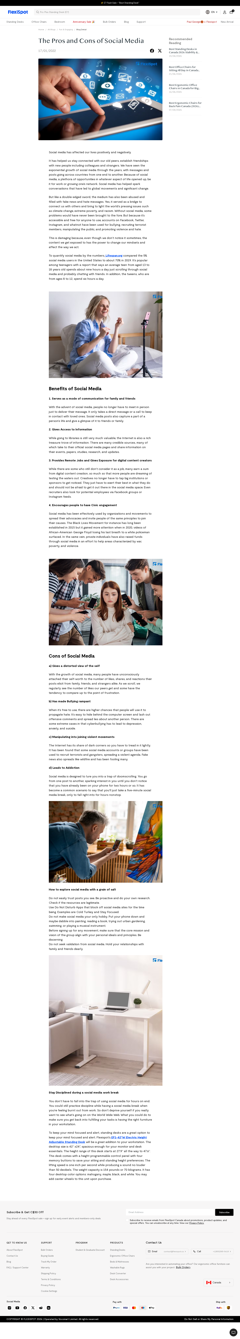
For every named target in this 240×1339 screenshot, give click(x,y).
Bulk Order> (183, 1267)
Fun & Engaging (66, 29)
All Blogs (52, 29)
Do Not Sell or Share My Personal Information (208, 1319)
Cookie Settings (49, 1291)
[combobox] (119, 12)
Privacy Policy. (196, 1223)
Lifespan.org (113, 255)
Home (41, 29)
